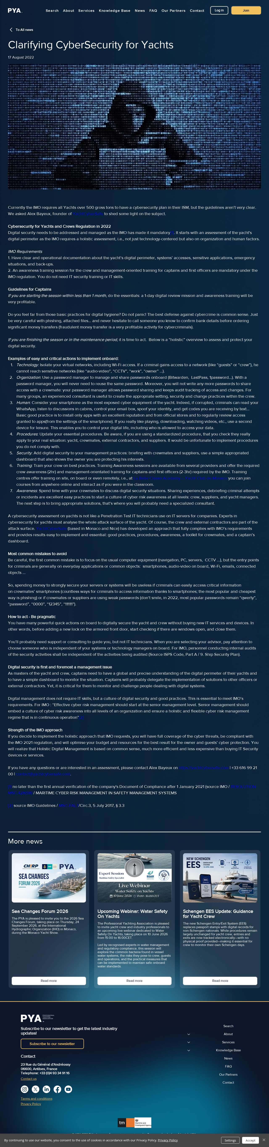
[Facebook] (57, 1089)
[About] (188, 1034)
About (228, 1034)
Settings (230, 1140)
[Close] (263, 1140)
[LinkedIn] (46, 1089)
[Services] (188, 1042)
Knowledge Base (228, 1050)
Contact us (29, 1078)
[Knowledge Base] (188, 1050)
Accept (250, 1140)
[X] (35, 1089)
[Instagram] (24, 1089)
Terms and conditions (36, 1098)
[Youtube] (68, 1089)
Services (228, 1042)
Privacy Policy (31, 1104)
